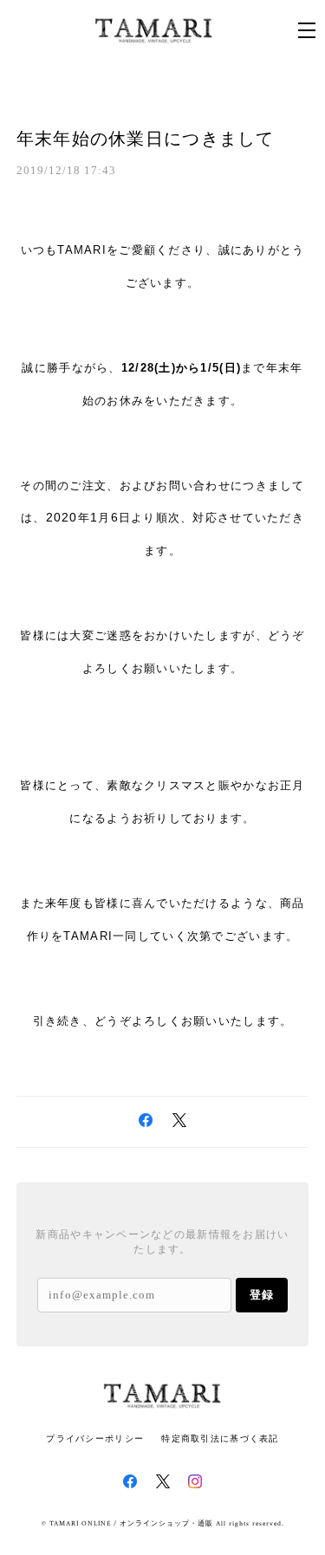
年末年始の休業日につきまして (145, 138)
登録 (262, 1294)
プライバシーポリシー (95, 1438)
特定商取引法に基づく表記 (219, 1438)
